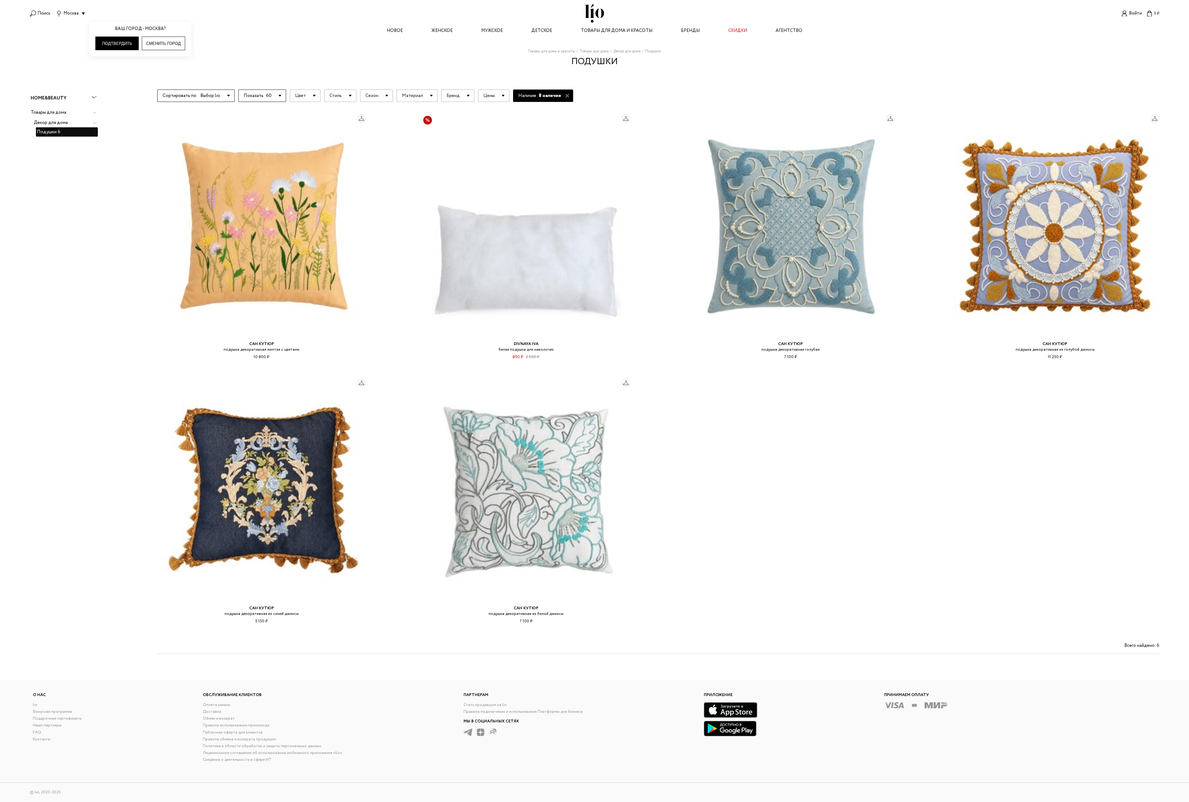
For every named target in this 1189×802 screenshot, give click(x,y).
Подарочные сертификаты (57, 718)
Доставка (212, 712)
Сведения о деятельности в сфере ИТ (237, 760)
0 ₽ (1156, 13)
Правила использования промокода (236, 725)
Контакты (41, 739)
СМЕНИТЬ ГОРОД (163, 43)
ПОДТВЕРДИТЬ (117, 43)
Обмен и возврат (219, 718)
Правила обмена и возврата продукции (239, 739)
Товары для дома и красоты (616, 31)
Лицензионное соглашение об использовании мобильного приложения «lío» (272, 753)
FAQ (37, 732)
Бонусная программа (52, 712)
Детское (541, 31)
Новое (395, 31)
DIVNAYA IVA (526, 344)
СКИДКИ (737, 31)
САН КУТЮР (261, 344)
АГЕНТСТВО (789, 31)
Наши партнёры (47, 725)
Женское (442, 31)
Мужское (492, 31)
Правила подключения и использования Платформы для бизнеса (523, 712)
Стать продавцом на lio (485, 705)
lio (35, 705)
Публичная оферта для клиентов (233, 732)
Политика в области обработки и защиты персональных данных (262, 746)
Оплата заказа (216, 705)
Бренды (690, 31)
